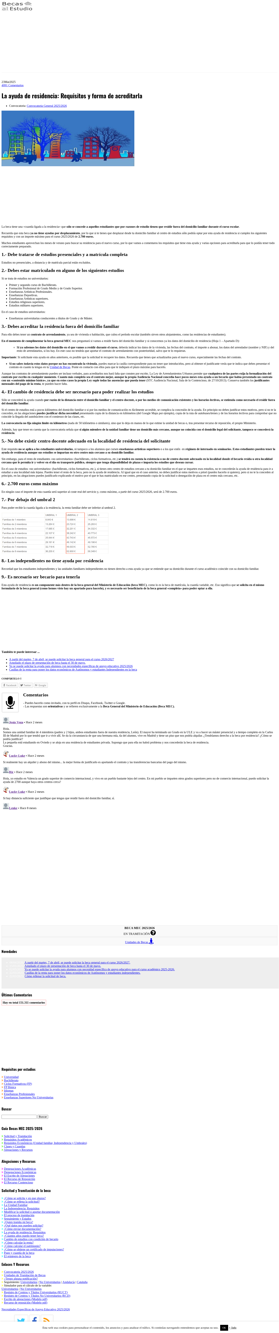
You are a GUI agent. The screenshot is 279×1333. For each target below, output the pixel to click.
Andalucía (68, 1282)
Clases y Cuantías (14, 1146)
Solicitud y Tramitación (18, 1136)
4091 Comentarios (13, 85)
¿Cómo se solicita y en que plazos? (25, 1198)
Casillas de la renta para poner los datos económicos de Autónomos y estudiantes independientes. (82, 972)
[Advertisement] (115, 42)
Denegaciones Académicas (20, 1168)
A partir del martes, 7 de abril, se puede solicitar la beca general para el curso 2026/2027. (77, 962)
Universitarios (28, 1282)
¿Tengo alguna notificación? (21, 1278)
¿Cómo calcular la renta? (19, 1242)
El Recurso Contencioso (18, 1182)
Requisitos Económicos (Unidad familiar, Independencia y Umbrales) (45, 1143)
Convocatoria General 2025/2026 (47, 105)
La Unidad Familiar (16, 1205)
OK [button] (224, 1327)
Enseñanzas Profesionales (19, 1094)
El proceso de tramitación (19, 1215)
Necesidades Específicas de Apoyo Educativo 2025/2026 (36, 1309)
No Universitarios (50, 1282)
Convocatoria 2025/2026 (19, 1271)
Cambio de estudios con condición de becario (31, 1239)
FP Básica (10, 1087)
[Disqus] (139, 763)
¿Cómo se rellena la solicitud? (22, 1201)
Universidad (11, 1077)
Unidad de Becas (60, 367)
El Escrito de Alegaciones (19, 1175)
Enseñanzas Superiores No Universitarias (28, 1097)
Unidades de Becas (137, 942)
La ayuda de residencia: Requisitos (25, 1232)
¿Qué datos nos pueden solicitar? (23, 1225)
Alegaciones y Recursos (18, 1149)
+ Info (232, 1327)
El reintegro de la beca (17, 1256)
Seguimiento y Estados (17, 1218)
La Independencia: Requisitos (21, 1208)
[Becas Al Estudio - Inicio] (17, 10)
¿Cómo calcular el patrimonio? (22, 1246)
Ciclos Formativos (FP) (18, 1083)
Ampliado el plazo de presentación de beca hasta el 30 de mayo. (62, 966)
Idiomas (8, 1090)
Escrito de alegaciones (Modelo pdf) (25, 1299)
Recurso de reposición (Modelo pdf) (25, 1302)
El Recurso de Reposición (19, 1179)
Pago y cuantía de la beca (19, 1252)
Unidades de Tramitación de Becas (25, 1275)
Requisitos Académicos (18, 1139)
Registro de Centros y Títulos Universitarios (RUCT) (36, 1292)
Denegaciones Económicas (20, 1172)
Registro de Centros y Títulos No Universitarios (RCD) (37, 1295)
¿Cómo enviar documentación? (22, 1229)
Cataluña (82, 1282)
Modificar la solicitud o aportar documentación (32, 1211)
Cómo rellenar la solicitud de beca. (45, 976)
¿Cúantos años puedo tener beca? (24, 1235)
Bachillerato (11, 1080)
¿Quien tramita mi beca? (18, 1222)
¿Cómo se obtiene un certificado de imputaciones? (34, 1249)
